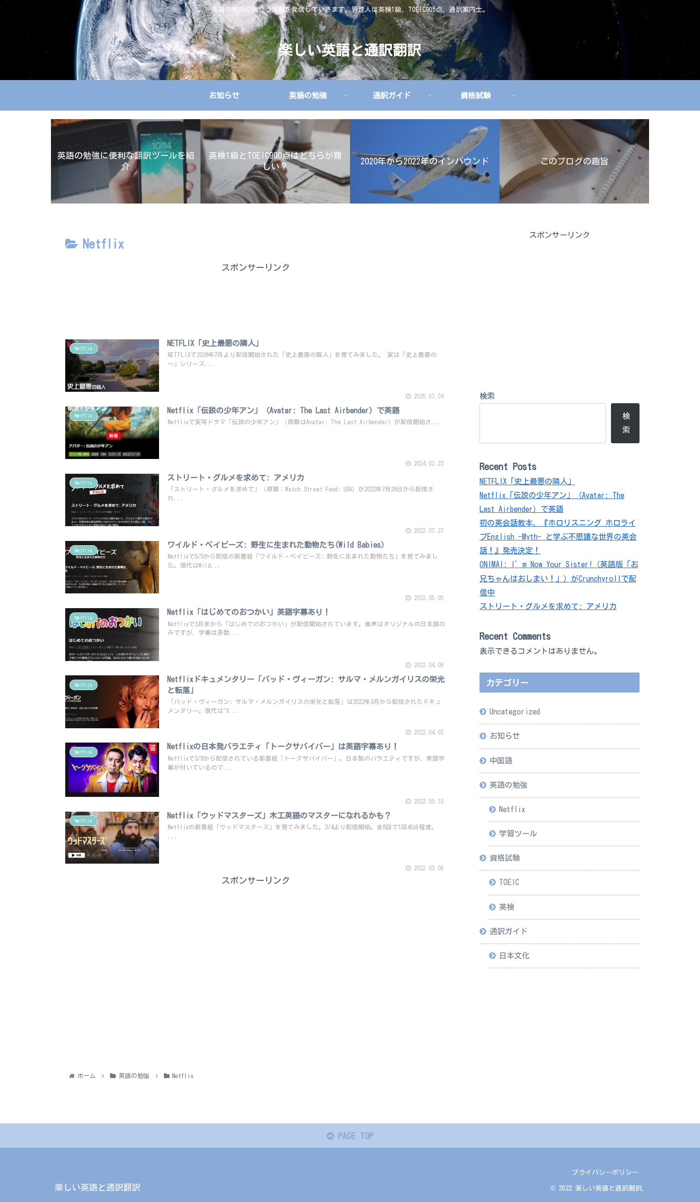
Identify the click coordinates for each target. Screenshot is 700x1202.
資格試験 (505, 858)
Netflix (512, 809)
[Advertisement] (255, 296)
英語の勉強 (509, 785)
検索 (487, 396)
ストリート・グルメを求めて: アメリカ (548, 606)
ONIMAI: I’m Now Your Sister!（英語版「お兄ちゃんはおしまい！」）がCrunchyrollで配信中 (559, 578)
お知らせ (505, 736)
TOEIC (509, 882)
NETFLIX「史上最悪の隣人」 (527, 481)
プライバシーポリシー (605, 1172)
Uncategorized (515, 711)
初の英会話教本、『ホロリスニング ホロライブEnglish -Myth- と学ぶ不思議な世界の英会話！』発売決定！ (558, 536)
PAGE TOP (353, 1135)
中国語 (501, 760)
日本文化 (514, 955)
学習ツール (518, 833)
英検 (506, 907)
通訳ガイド (509, 931)
